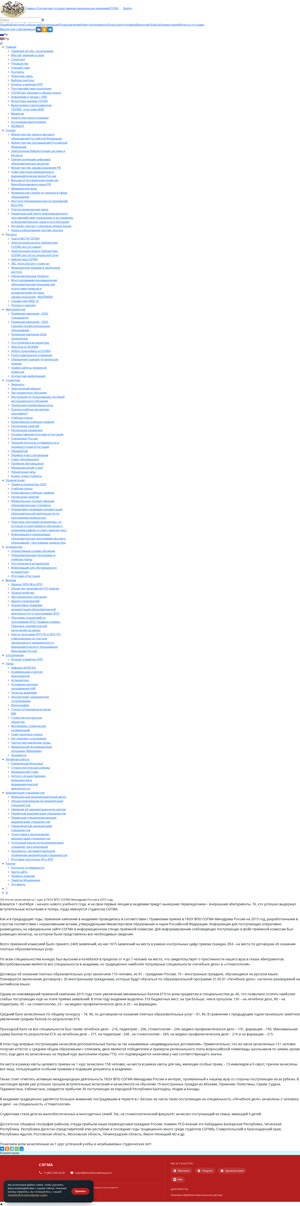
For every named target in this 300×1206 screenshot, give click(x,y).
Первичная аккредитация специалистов (38, 813)
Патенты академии (24, 693)
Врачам (11, 580)
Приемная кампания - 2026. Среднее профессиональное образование (30, 326)
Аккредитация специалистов (25, 793)
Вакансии (142, 25)
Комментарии (169, 25)
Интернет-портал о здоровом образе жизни (41, 226)
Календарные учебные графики (32, 422)
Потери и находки (23, 305)
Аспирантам (14, 547)
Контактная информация (28, 376)
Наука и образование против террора (37, 230)
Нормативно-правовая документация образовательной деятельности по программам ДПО (35, 609)
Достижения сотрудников (28, 738)
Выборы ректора (22, 80)
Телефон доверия (23, 876)
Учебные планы (22, 418)
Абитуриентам (15, 309)
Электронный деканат (26, 388)
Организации (50, 25)
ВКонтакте (184, 1170)
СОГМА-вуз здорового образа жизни (36, 93)
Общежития (19, 451)
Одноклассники (234, 1170)
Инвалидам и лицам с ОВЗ (29, 97)
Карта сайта (19, 872)
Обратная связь (22, 76)
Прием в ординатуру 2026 (28, 484)
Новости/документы (94, 25)
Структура (18, 59)
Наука (10, 663)
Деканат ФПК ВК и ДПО (27, 584)
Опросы (113, 25)
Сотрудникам (15, 655)
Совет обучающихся (25, 459)
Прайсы (154, 25)
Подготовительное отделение (31, 355)
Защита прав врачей (25, 601)
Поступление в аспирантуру (30, 343)
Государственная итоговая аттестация (37, 434)
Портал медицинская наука (29, 209)
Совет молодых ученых (27, 734)
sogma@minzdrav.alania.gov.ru (93, 1172)
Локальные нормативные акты (32, 405)
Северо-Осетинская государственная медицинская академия (67, 8)
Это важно (18, 884)
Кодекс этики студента (26, 476)
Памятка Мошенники (25, 880)
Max (180, 1179)
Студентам (13, 380)
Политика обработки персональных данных (196, 1195)
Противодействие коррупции (31, 88)
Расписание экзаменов (26, 430)
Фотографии (127, 25)
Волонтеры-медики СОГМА (29, 101)
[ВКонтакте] (2, 1149)
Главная (11, 47)
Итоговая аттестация (25, 576)
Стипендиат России (24, 438)
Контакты (17, 72)
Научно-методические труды (31, 743)
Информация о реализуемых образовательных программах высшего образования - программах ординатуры (38, 538)
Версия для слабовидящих (18, 29)
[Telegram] (12, 1149)
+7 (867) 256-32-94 (54, 1172)
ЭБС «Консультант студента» (30, 263)
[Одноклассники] (7, 1149)
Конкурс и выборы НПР (27, 84)
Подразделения (69, 25)
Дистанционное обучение (29, 393)
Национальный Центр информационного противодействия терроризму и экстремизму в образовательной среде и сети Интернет (42, 218)
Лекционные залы (23, 472)
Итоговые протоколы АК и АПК (32, 859)
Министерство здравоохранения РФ (36, 168)
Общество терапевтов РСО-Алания (35, 588)
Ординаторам (15, 480)
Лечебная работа (17, 759)
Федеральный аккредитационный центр (38, 797)
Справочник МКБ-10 (25, 301)
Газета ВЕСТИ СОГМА (25, 238)
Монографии (20, 705)
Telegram (207, 1170)
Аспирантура (20, 680)
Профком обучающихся (27, 463)
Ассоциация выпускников (28, 122)
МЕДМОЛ (17, 126)
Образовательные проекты (30, 276)
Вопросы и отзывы (191, 25)
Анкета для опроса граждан (30, 118)
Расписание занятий (25, 426)
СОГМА (114, 8)
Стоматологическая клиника (30, 768)
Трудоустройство (22, 593)
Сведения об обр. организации (32, 51)
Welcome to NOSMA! (24, 347)
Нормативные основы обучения (33, 551)
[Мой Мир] (21, 1149)
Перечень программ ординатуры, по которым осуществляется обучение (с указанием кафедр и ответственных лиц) (38, 526)
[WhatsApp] (17, 1149)
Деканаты (17, 384)
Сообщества (32, 25)
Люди (3, 25)
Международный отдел (27, 468)
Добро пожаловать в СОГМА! (31, 351)
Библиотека (15, 25)
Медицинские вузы (24, 188)
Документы (18, 755)
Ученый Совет (20, 68)
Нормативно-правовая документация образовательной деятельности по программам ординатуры (36, 513)
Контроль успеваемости (27, 868)
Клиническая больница (27, 763)
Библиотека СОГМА (24, 259)
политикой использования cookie (27, 1195)
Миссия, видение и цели (27, 55)
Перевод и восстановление (29, 455)
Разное (10, 863)
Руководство (19, 63)
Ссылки (10, 130)
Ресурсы (11, 234)
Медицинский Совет (25, 772)
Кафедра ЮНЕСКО (23, 668)
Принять (80, 1191)
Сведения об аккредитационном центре (38, 809)
